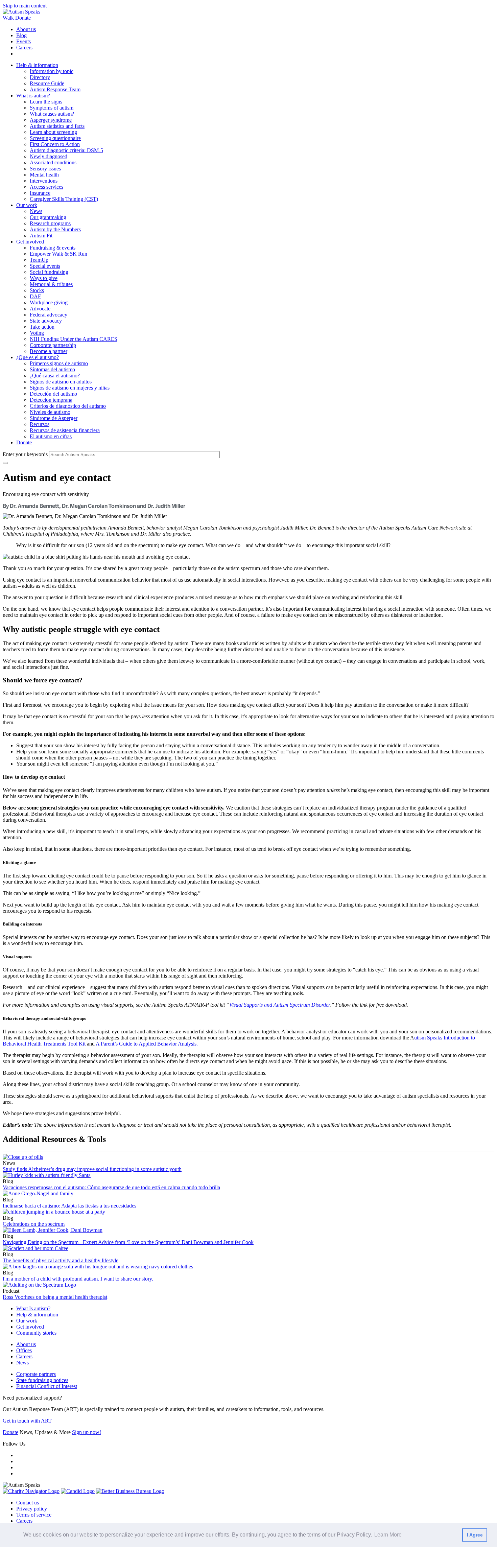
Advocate (40, 308)
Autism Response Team (55, 89)
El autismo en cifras (51, 436)
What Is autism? (33, 1308)
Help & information (37, 65)
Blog (21, 35)
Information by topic (51, 71)
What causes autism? (52, 114)
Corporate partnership (53, 345)
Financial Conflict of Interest (46, 1386)
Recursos (39, 424)
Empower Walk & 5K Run (58, 254)
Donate (23, 18)
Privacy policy (31, 1508)
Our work (26, 205)
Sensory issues (45, 168)
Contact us (27, 1502)
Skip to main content (25, 5)
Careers (24, 47)
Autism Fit (41, 235)
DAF (35, 296)
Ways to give (43, 278)
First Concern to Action (55, 144)
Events (23, 41)
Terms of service (33, 1515)
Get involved (30, 241)
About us (26, 29)
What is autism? (33, 95)
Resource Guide (47, 83)
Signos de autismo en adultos (61, 381)
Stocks (37, 290)
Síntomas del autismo (52, 369)
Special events (45, 266)
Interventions (43, 181)
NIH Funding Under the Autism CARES (73, 339)
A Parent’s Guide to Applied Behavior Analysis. (147, 1044)
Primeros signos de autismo (59, 363)
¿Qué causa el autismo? (55, 375)
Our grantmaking (48, 217)
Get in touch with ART (27, 1421)
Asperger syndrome (51, 120)
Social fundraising (49, 272)
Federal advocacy (48, 315)
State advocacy (46, 321)
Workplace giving (49, 302)
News (36, 211)
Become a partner (48, 351)
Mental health (44, 175)
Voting (37, 333)
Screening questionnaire (55, 138)
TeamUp (39, 260)
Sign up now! (86, 1432)
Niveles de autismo (50, 412)
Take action (42, 327)
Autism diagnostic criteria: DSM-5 (66, 150)
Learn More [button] (388, 1535)
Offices (24, 1350)
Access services (46, 187)
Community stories (36, 1333)
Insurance (40, 193)
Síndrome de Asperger (53, 418)
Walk (8, 18)
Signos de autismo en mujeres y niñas (70, 388)
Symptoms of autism (51, 108)
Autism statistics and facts (57, 126)
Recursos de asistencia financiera (65, 430)
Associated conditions (53, 162)
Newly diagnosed (48, 156)
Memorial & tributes (51, 284)
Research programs (50, 223)
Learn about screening (53, 132)
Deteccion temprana (51, 400)
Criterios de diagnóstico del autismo (68, 406)
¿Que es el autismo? (37, 357)
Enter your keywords (25, 454)
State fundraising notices (42, 1380)
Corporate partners (36, 1374)
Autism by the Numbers (55, 229)
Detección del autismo (53, 394)
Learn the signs (46, 101)
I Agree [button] (475, 1535)
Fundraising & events (52, 248)
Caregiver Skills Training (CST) (64, 199)
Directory (40, 77)
